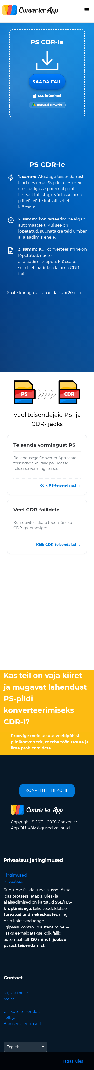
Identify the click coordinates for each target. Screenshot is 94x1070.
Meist (9, 999)
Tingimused (15, 875)
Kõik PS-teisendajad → (60, 485)
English (13, 1047)
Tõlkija (9, 1017)
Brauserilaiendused (22, 1023)
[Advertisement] (47, 613)
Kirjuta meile (16, 993)
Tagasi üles (72, 1061)
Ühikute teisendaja (22, 1011)
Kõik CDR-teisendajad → (58, 545)
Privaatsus (13, 881)
